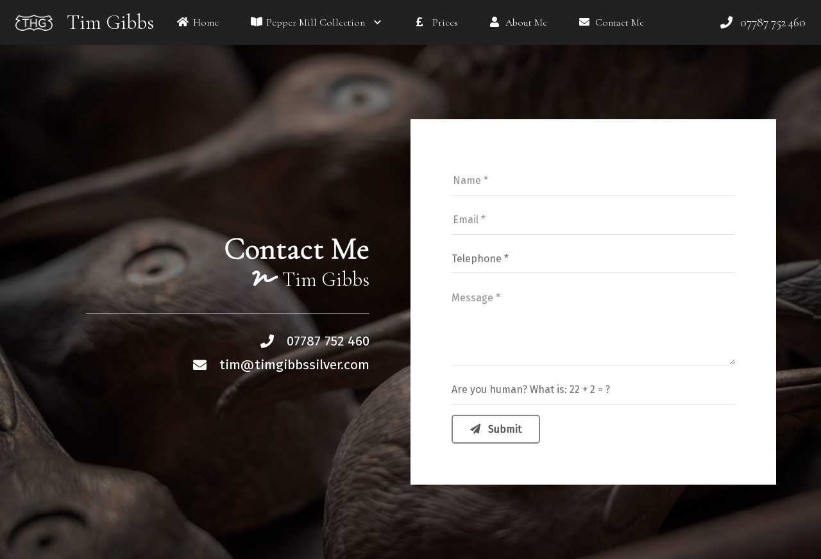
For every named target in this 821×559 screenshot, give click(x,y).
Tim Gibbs (110, 22)
